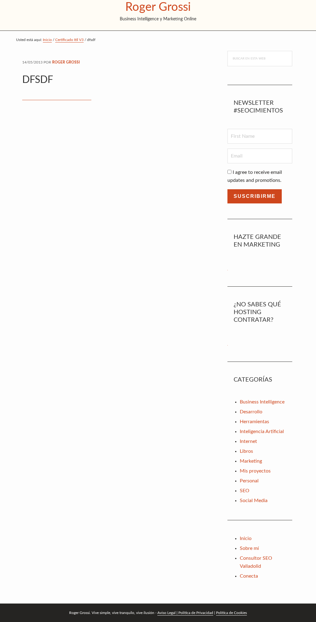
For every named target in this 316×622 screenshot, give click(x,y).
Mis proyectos (255, 471)
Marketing (251, 461)
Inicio (246, 538)
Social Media (254, 500)
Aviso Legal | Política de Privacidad (185, 613)
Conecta (249, 576)
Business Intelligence (262, 401)
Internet (248, 441)
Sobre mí (249, 548)
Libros (246, 451)
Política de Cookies (231, 613)
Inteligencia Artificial (262, 431)
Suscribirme (255, 196)
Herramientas (254, 421)
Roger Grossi (158, 7)
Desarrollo (251, 411)
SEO (244, 490)
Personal (249, 480)
